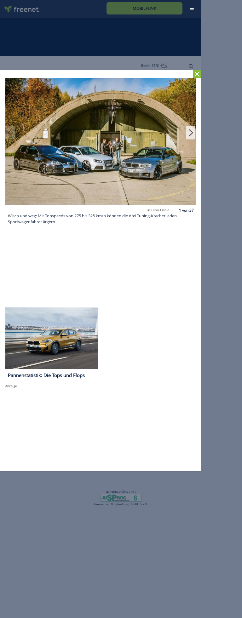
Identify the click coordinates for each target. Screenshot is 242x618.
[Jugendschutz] (121, 497)
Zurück (197, 74)
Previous (10, 132)
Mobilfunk (144, 8)
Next (190, 132)
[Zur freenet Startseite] (19, 7)
